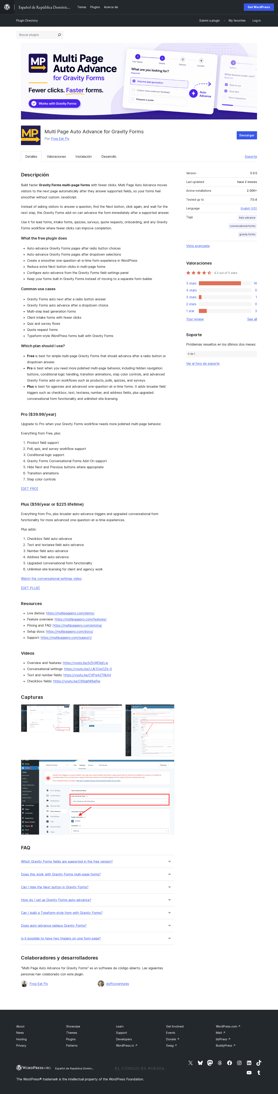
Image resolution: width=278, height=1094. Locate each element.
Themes (71, 1032)
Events (170, 1032)
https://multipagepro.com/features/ (81, 619)
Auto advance (247, 217)
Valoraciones (56, 156)
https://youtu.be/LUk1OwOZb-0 (88, 669)
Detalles (31, 156)
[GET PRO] (29, 489)
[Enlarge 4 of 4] (169, 765)
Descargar (246, 135)
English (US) (249, 208)
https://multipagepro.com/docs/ (69, 631)
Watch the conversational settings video (51, 579)
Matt (220, 1032)
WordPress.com (228, 1026)
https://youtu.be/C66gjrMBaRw (76, 681)
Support (121, 1032)
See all (252, 319)
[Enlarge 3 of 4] (169, 710)
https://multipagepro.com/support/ (66, 638)
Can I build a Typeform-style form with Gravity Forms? (62, 913)
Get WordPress (259, 7)
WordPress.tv (127, 1045)
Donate (172, 1039)
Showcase (73, 1026)
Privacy (21, 1045)
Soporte (251, 156)
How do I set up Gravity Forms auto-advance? (56, 900)
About (20, 1026)
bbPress (223, 1039)
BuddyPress (226, 1045)
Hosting (21, 1039)
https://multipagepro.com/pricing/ (77, 625)
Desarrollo (108, 156)
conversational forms (242, 226)
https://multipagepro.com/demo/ (70, 613)
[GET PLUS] (30, 588)
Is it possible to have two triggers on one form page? (61, 938)
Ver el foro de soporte (203, 363)
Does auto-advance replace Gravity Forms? (53, 926)
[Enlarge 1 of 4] (64, 710)
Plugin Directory (27, 20)
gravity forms (247, 234)
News (20, 1032)
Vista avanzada (198, 246)
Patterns (72, 1045)
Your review (195, 319)
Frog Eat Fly (60, 139)
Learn (120, 1026)
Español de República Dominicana (76, 1068)
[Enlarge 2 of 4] (117, 710)
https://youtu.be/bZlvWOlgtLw (85, 663)
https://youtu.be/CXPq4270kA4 (87, 675)
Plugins (71, 1039)
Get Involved (175, 1026)
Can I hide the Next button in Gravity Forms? (55, 887)
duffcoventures (117, 984)
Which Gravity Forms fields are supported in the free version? (67, 861)
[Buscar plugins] (59, 35)
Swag (171, 1045)
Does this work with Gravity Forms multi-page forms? (61, 874)
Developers (124, 1039)
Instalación (84, 156)
